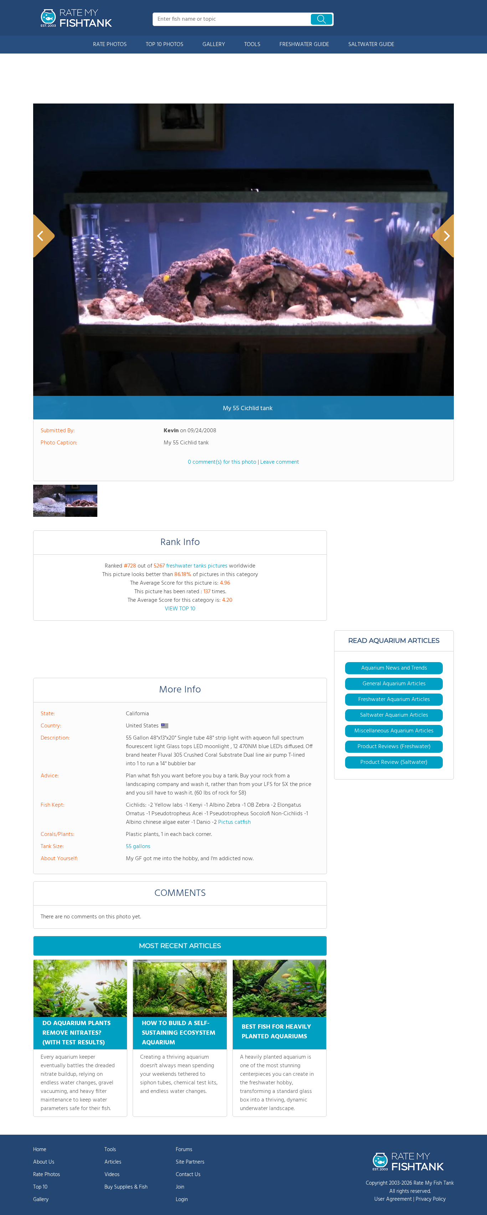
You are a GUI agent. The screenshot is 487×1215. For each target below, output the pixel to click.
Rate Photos (46, 1174)
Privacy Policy (431, 1199)
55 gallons (138, 846)
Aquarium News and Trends (394, 668)
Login (182, 1199)
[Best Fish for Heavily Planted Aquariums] (279, 988)
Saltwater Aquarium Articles (394, 715)
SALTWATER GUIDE (371, 44)
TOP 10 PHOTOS (164, 44)
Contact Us (188, 1174)
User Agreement (393, 1199)
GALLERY (214, 44)
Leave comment (279, 462)
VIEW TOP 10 (180, 609)
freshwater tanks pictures (196, 566)
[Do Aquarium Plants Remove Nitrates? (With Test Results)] (80, 988)
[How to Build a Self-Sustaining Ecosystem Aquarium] (179, 988)
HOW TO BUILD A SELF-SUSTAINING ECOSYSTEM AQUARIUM (178, 1033)
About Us (43, 1162)
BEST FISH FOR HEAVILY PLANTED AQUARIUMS (276, 1032)
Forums (184, 1149)
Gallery (40, 1199)
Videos (111, 1174)
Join (180, 1187)
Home (39, 1149)
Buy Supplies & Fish (126, 1187)
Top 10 (40, 1187)
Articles (112, 1162)
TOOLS (252, 44)
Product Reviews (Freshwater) (394, 746)
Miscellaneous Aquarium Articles (394, 731)
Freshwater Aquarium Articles (394, 699)
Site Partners (190, 1162)
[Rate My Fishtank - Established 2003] (77, 18)
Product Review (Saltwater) (393, 762)
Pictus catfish (234, 822)
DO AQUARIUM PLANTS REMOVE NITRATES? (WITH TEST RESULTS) (76, 1033)
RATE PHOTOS (110, 44)
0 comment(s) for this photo (222, 462)
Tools (110, 1149)
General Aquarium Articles (394, 684)
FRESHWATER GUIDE (304, 44)
